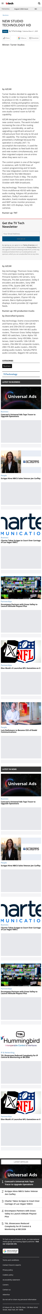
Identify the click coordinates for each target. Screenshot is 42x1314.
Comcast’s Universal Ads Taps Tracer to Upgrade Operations (19, 1182)
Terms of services (29, 245)
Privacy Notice (32, 247)
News (5, 31)
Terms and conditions (11, 1260)
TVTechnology (16, 31)
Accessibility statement (11, 1280)
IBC (36, 9)
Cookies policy (8, 1275)
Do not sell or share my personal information (19, 1299)
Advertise (6, 1294)
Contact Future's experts (12, 1265)
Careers (6, 1285)
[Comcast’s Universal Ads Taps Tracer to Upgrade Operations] (21, 1176)
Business (6, 15)
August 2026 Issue (21, 9)
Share (8, 38)
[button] (2, 3)
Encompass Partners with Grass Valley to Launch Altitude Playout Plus (20, 1214)
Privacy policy (8, 1270)
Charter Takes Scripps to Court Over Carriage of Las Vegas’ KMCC (22, 1202)
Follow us (23, 38)
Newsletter (35, 38)
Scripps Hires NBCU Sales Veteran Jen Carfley (21, 1192)
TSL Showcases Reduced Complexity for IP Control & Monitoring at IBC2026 (18, 1226)
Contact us (7, 1290)
